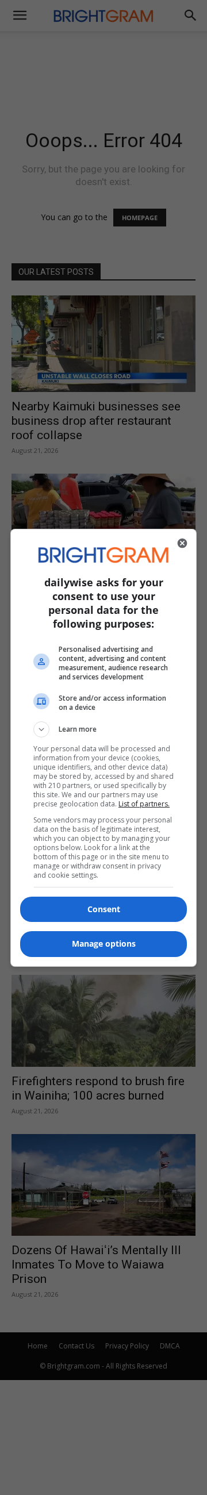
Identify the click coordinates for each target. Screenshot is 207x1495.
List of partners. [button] (144, 804)
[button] (103, 729)
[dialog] (103, 748)
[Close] (182, 543)
